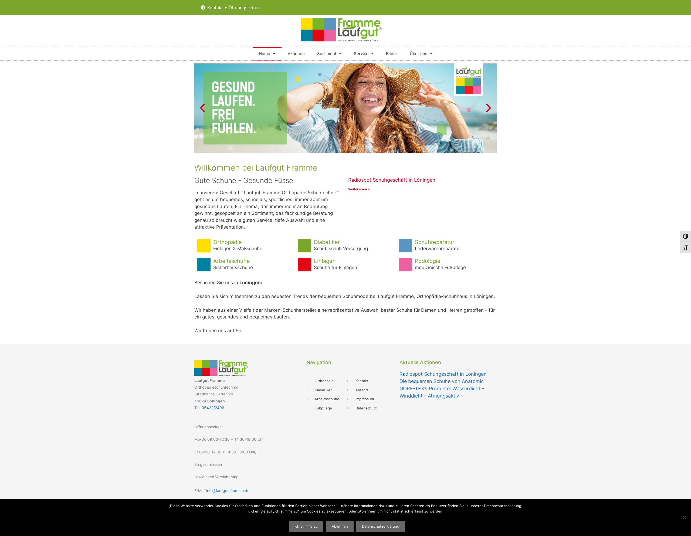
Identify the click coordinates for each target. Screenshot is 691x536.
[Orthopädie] (204, 245)
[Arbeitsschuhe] (204, 264)
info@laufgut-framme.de (227, 490)
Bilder (391, 53)
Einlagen (325, 261)
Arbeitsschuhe (231, 261)
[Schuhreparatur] (405, 245)
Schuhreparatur (434, 242)
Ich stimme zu (306, 526)
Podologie (428, 261)
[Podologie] (405, 264)
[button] (202, 108)
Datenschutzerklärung (380, 526)
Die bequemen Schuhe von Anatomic (441, 381)
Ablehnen (340, 526)
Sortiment (326, 53)
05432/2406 (213, 407)
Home (264, 53)
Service (361, 53)
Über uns (418, 53)
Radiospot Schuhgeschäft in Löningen (391, 180)
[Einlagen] (304, 264)
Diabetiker (327, 242)
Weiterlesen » (359, 189)
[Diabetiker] (304, 245)
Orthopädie (227, 242)
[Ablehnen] (684, 517)
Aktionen (296, 53)
